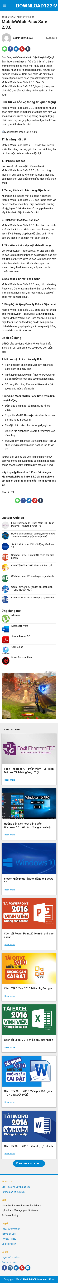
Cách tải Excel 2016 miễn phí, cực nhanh (32, 576)
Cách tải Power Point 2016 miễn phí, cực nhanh (32, 556)
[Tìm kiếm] (54, 6)
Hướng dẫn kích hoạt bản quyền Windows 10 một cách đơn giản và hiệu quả (33, 535)
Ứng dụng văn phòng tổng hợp (18, 17)
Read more (10, 780)
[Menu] (4, 6)
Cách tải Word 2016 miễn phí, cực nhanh (32, 597)
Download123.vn (27, 472)
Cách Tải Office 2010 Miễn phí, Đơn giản (32, 565)
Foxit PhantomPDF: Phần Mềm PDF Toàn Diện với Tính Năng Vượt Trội (32, 524)
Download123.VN (29, 5)
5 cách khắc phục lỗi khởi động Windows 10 (32, 546)
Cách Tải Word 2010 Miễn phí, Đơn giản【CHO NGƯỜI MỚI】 (32, 588)
